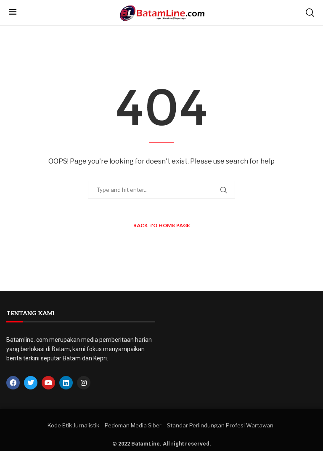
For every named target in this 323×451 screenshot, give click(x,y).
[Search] (310, 12)
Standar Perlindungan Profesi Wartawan (220, 425)
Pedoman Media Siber (133, 425)
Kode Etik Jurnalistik (73, 425)
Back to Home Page (161, 226)
